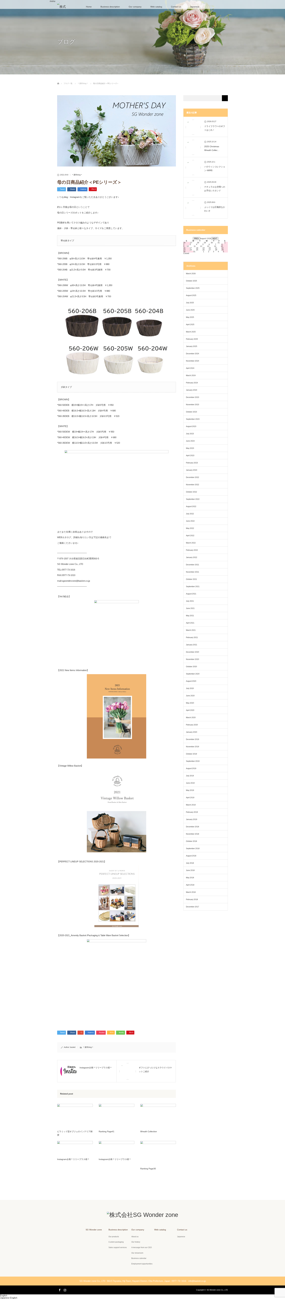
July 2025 (190, 303)
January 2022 (191, 557)
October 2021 (191, 579)
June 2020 (190, 696)
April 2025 (190, 324)
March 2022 (191, 543)
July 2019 (190, 776)
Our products (114, 1237)
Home (89, 6)
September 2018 (193, 848)
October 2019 (191, 754)
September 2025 (193, 288)
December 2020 (192, 652)
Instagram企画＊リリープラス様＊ (73, 1159)
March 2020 (191, 717)
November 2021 (192, 572)
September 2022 (193, 499)
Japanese (5, 1297)
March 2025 (191, 332)
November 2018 (192, 834)
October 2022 (191, 492)
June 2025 (190, 310)
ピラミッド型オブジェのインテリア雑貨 (74, 1133)
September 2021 (193, 586)
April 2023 (190, 455)
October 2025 (191, 281)
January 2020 (191, 732)
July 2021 (190, 601)
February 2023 (192, 463)
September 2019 (193, 761)
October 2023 (191, 412)
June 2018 (190, 870)
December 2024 (192, 354)
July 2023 (190, 434)
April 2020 (190, 710)
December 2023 (192, 397)
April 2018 (190, 885)
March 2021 (191, 630)
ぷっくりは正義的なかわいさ (214, 209)
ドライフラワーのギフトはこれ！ (214, 128)
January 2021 (191, 645)
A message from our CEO (141, 1247)
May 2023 (190, 448)
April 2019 (190, 798)
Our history (135, 1242)
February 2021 (192, 637)
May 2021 (190, 616)
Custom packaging (116, 1242)
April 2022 (190, 536)
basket (72, 1047)
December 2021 (192, 565)
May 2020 (190, 703)
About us (134, 1237)
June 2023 (190, 441)
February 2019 (192, 812)
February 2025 (192, 339)
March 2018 (191, 892)
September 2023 (193, 419)
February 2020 (192, 725)
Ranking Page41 (106, 1131)
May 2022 (190, 528)
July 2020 (190, 688)
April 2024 (190, 368)
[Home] (58, 80)
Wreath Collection (148, 1131)
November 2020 (192, 659)
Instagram (64, 1289)
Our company (135, 6)
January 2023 (191, 470)
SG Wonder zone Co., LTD (217, 1290)
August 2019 (191, 768)
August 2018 (191, 856)
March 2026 (191, 274)
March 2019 (191, 805)
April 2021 (190, 623)
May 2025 (190, 317)
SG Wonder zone (94, 1229)
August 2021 (191, 594)
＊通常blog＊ (77, 175)
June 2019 (190, 783)
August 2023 (191, 426)
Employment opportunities (141, 1264)
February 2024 (192, 383)
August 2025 (191, 295)
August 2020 (191, 681)
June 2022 (190, 521)
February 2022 (192, 550)
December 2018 (192, 827)
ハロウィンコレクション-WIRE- (214, 168)
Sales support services (118, 1247)
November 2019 (192, 747)
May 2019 (190, 790)
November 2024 (192, 361)
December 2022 (192, 477)
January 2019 (191, 819)
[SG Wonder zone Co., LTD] (142, 1215)
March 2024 (191, 375)
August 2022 (191, 506)
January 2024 (191, 390)
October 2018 (191, 841)
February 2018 (192, 899)
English (3, 1295)
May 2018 (190, 878)
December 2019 (192, 739)
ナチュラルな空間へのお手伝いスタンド (214, 189)
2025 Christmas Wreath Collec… (212, 148)
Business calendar (138, 1258)
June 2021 (190, 608)
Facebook (59, 1289)
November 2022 (192, 485)
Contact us (176, 6)
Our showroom (137, 1253)
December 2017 (192, 907)
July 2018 (190, 863)
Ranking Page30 (148, 1168)
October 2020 (191, 667)
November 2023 (192, 405)
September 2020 (193, 674)
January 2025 (191, 346)
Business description (110, 6)
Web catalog (156, 6)
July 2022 (190, 514)
